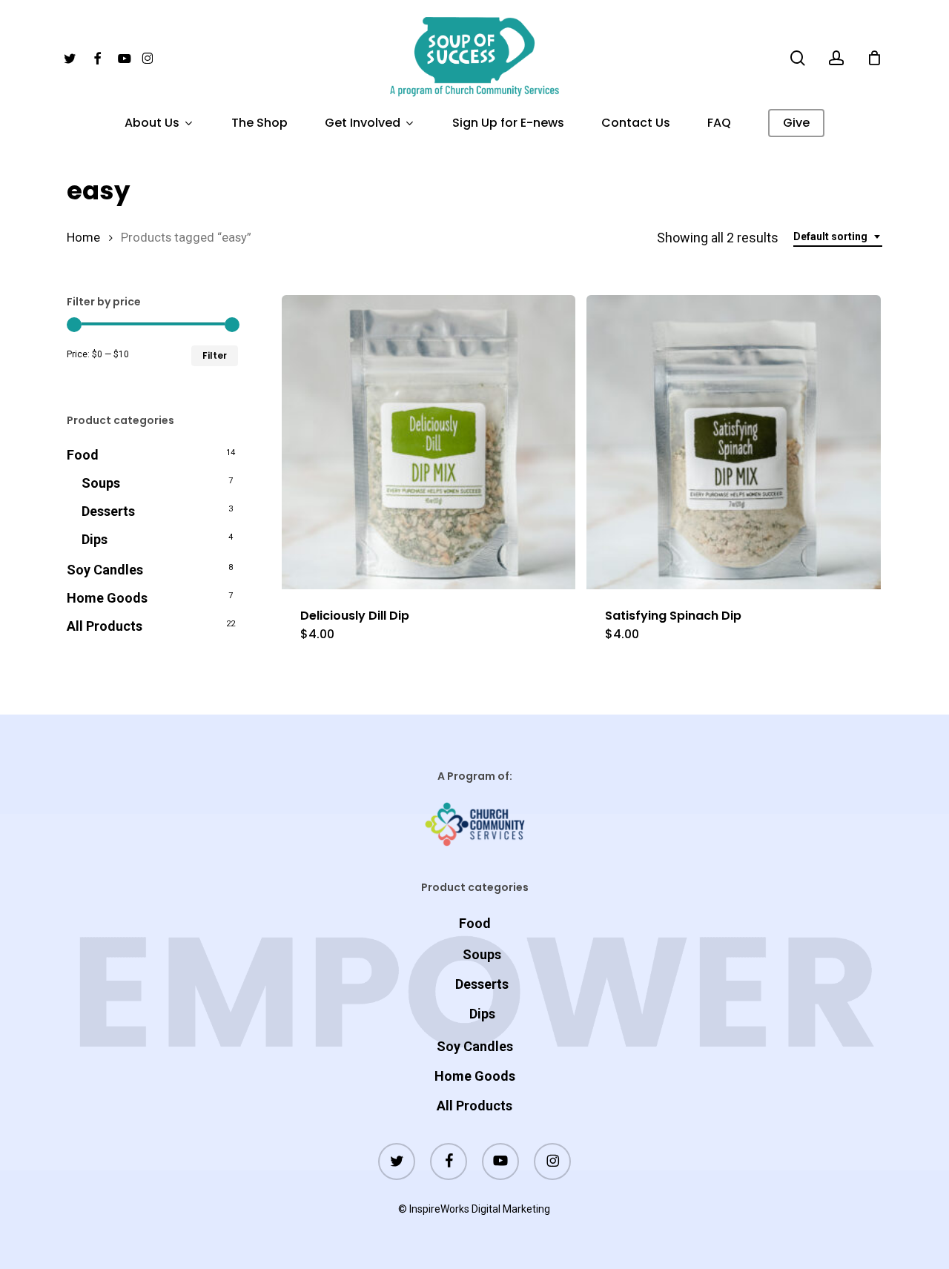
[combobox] (837, 237)
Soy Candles (105, 569)
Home (83, 238)
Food (83, 455)
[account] (836, 58)
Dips (95, 539)
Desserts (108, 511)
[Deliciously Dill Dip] (429, 442)
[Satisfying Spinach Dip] (733, 442)
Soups (101, 483)
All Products (104, 626)
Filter (214, 355)
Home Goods (107, 598)
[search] (798, 58)
